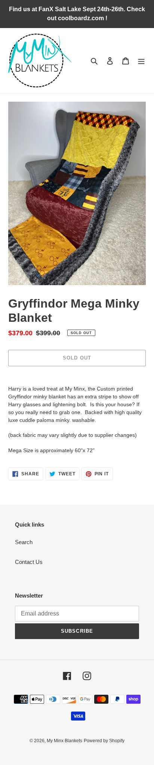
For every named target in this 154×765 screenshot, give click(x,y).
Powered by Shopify (104, 740)
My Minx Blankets (64, 740)
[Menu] (141, 61)
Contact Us (29, 562)
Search (24, 542)
